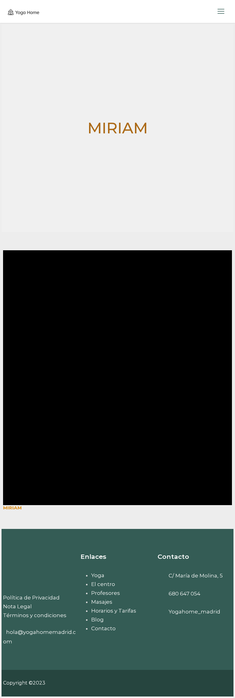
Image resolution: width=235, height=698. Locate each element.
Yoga (97, 575)
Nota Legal (17, 606)
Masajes (101, 602)
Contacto (103, 628)
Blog (97, 620)
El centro (103, 584)
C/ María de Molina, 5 (196, 576)
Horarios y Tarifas (113, 611)
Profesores (105, 593)
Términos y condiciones (34, 615)
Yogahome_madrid (194, 612)
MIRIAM (12, 508)
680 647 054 (184, 594)
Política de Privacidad (31, 598)
